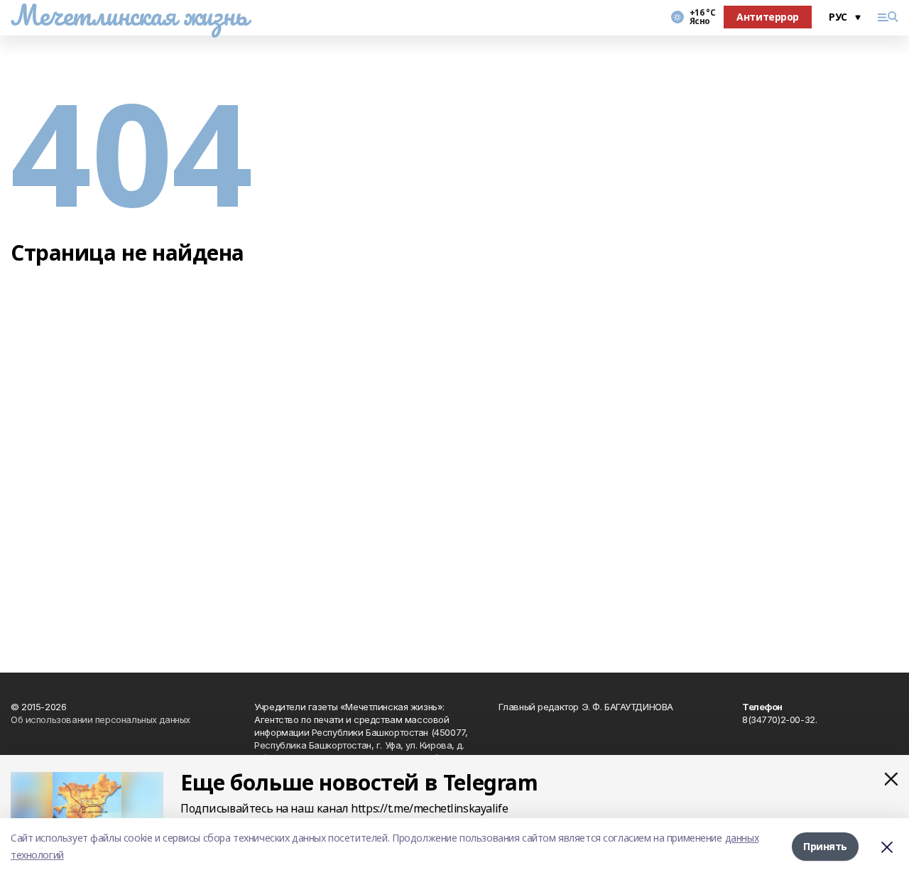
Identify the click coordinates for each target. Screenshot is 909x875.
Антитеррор (767, 16)
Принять (825, 846)
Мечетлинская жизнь (129, 15)
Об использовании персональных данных (100, 719)
